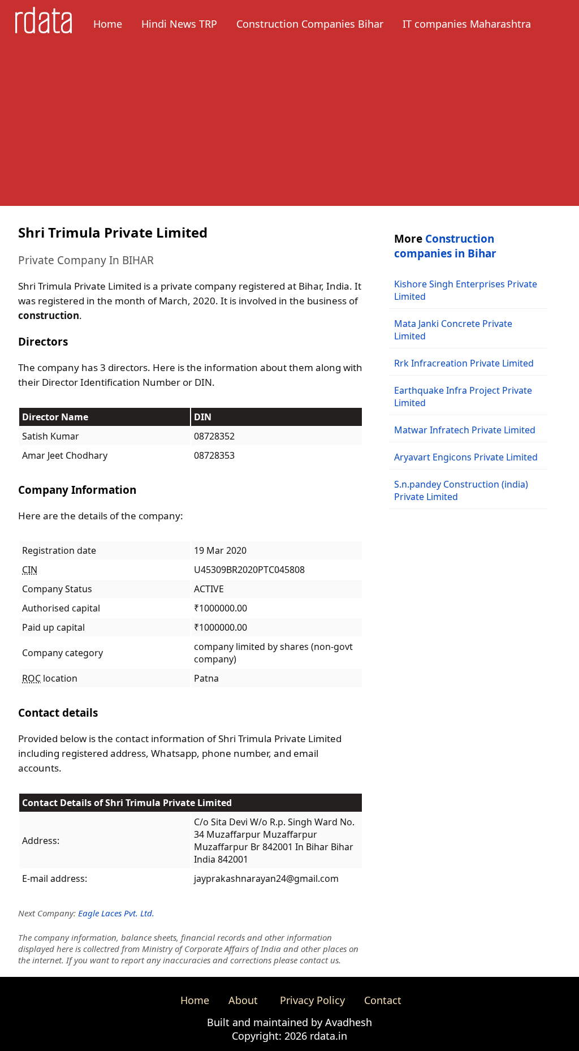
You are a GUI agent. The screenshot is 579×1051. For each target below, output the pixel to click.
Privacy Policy (312, 1000)
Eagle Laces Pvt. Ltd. (116, 913)
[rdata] (43, 30)
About (243, 1000)
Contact (382, 1000)
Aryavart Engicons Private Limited (466, 457)
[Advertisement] (289, 127)
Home (107, 24)
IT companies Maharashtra (467, 24)
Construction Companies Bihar (309, 24)
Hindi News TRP (179, 24)
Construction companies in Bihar (445, 246)
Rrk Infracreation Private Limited (464, 363)
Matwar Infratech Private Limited (464, 430)
